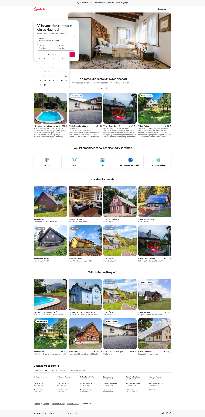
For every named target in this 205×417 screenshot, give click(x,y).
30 (41, 85)
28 (62, 81)
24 (45, 81)
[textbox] (47, 48)
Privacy (51, 413)
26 (53, 81)
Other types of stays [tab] (41, 370)
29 (66, 81)
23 (41, 81)
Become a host (164, 9)
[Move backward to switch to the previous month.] (41, 54)
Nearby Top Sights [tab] (58, 370)
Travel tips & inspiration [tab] (76, 370)
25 (49, 81)
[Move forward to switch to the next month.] (65, 54)
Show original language (119, 3)
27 (57, 81)
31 (45, 85)
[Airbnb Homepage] (39, 9)
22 (66, 76)
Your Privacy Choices (69, 413)
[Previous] (98, 88)
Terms (58, 413)
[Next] (106, 88)
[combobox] (56, 40)
